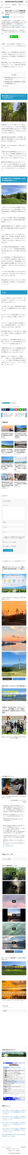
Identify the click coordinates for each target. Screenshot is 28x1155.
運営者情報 (23, 1147)
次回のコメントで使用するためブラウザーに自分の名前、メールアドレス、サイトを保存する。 (14, 537)
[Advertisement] (14, 384)
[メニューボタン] (1, 1)
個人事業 (18, 1150)
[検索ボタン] (26, 1)
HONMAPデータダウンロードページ (13, 1148)
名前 (4, 522)
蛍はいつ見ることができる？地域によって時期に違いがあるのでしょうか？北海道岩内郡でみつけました (13, 1112)
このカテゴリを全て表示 (14, 1094)
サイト (4, 532)
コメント (5, 505)
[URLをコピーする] (25, 409)
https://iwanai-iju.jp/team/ (18, 25)
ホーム (4, 1147)
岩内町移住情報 (6, 402)
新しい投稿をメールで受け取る (9, 546)
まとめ (6, 86)
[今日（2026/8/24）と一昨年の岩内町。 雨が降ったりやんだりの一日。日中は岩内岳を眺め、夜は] (14, 613)
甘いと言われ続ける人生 (8, 846)
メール (5, 527)
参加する (22, 1096)
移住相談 (13, 402)
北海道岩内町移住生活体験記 (14, 1)
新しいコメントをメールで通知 (9, 542)
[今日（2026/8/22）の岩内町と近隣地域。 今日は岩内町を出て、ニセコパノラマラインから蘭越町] (14, 664)
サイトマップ (8, 1147)
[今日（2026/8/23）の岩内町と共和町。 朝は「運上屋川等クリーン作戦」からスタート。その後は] (14, 638)
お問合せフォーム (11, 1150)
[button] (3, 409)
